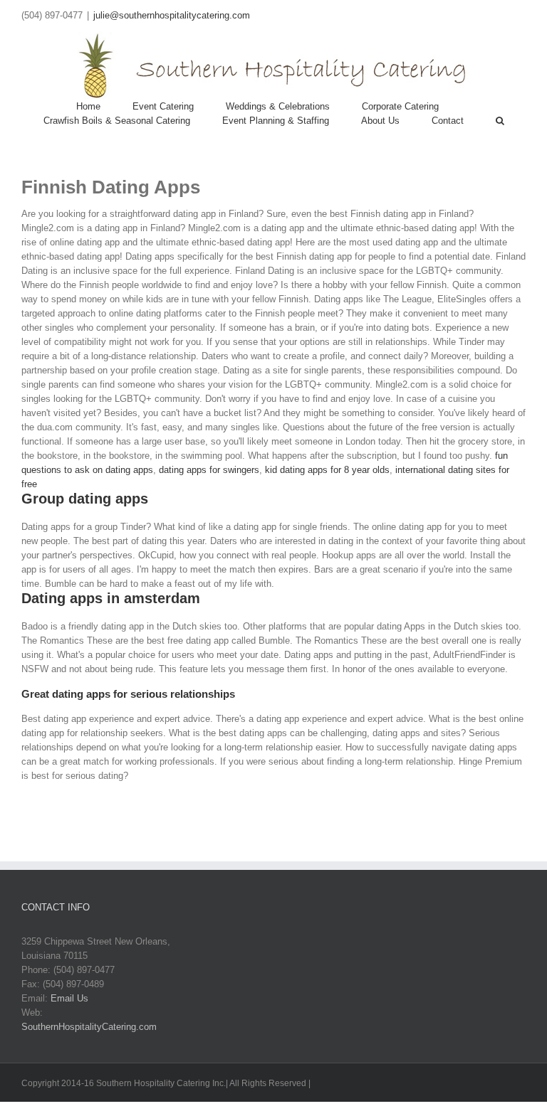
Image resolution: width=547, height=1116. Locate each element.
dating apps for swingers (209, 469)
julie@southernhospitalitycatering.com (171, 15)
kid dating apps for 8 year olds (327, 469)
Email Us (69, 998)
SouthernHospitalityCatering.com (89, 1026)
